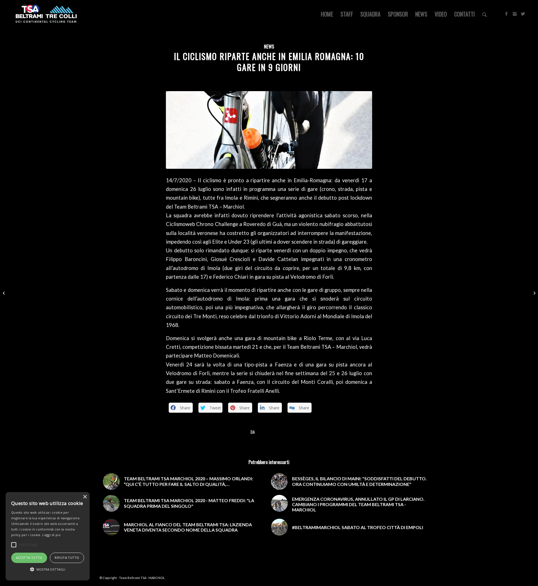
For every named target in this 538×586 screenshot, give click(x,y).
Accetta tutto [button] (29, 557)
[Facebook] (506, 14)
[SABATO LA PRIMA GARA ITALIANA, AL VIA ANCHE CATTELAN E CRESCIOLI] (4, 293)
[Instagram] (515, 14)
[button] (47, 569)
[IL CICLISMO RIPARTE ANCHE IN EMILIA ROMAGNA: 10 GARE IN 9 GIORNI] (269, 130)
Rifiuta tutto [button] (67, 557)
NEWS (269, 46)
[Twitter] (523, 14)
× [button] (85, 497)
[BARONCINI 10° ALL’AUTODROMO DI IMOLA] (533, 293)
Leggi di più (51, 535)
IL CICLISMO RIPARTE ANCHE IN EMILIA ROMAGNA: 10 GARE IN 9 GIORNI (269, 61)
